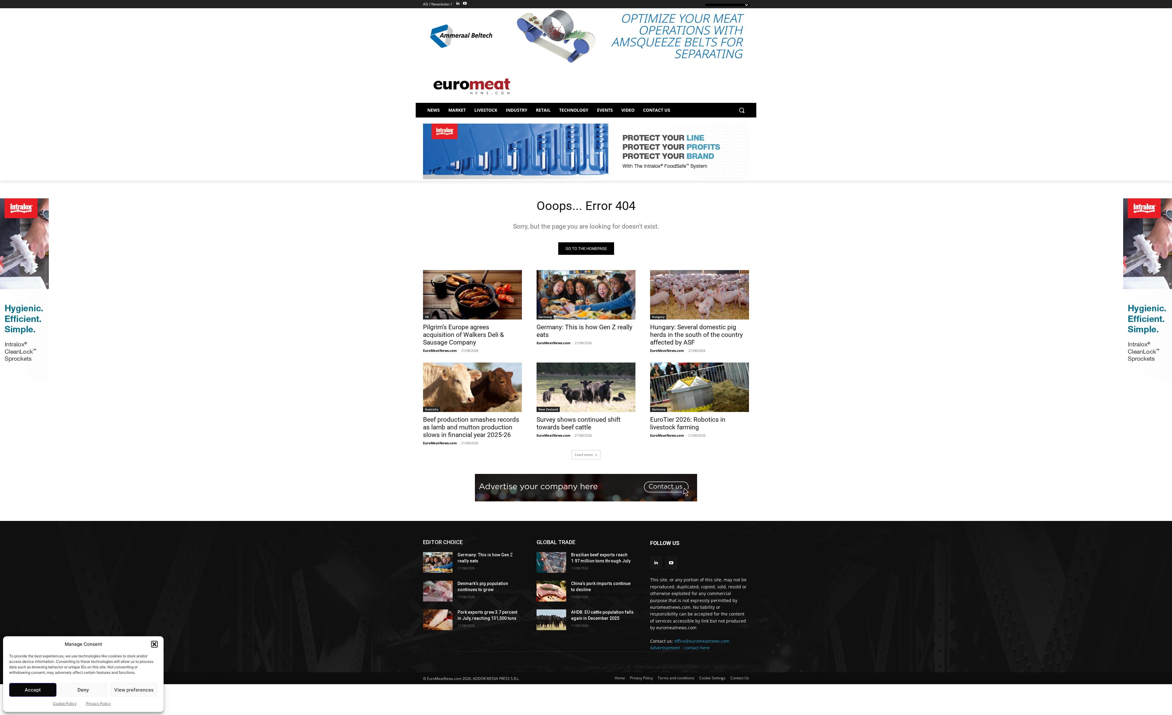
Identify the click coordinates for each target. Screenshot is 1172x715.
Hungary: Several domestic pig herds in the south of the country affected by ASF (696, 334)
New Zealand (548, 409)
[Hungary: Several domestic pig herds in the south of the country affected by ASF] (699, 295)
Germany (545, 317)
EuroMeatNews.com (440, 350)
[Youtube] (465, 3)
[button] (154, 644)
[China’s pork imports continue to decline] (551, 591)
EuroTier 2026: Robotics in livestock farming (687, 423)
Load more (584, 454)
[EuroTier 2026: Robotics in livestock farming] (699, 387)
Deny (83, 690)
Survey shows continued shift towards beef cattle (578, 423)
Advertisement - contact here (680, 648)
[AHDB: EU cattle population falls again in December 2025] (551, 619)
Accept (33, 690)
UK (427, 317)
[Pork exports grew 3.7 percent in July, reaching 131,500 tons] (438, 619)
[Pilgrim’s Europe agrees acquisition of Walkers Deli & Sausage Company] (472, 295)
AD (425, 4)
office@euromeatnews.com (701, 641)
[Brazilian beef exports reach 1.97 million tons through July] (551, 562)
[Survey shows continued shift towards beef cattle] (586, 387)
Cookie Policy (65, 703)
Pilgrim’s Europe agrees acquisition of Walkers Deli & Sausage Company (463, 334)
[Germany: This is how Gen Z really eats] (586, 295)
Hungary (658, 317)
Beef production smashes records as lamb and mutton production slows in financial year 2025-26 (471, 427)
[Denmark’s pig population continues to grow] (438, 591)
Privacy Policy (98, 703)
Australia (431, 409)
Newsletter (440, 4)
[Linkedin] (458, 3)
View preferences (134, 690)
